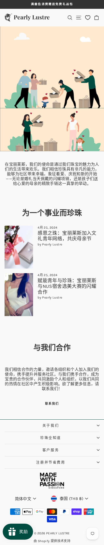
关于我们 (50, 425)
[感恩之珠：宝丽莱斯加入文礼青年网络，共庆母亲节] (19, 247)
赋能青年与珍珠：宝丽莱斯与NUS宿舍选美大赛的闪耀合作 (67, 286)
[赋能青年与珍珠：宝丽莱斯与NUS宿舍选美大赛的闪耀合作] (19, 294)
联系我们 (52, 403)
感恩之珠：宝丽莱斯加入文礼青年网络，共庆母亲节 (67, 236)
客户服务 (50, 450)
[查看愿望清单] (87, 17)
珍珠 (62, 169)
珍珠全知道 (50, 438)
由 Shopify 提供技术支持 (52, 541)
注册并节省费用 (50, 462)
